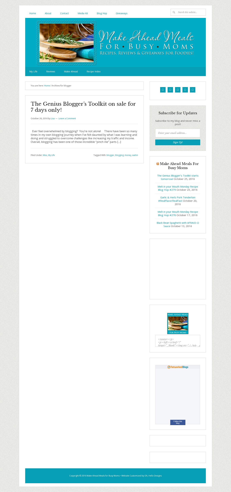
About (48, 13)
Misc (45, 155)
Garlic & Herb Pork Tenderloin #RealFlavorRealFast (176, 199)
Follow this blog (178, 422)
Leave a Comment (67, 118)
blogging (119, 155)
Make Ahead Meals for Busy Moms (103, 475)
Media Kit (83, 13)
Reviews (50, 71)
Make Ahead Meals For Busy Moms (115, 42)
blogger (110, 155)
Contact (64, 13)
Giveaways (122, 13)
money (128, 155)
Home (32, 13)
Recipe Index (93, 71)
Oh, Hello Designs (153, 475)
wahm (135, 155)
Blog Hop (102, 13)
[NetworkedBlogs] (177, 368)
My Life (33, 71)
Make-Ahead (71, 71)
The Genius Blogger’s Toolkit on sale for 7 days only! (83, 107)
